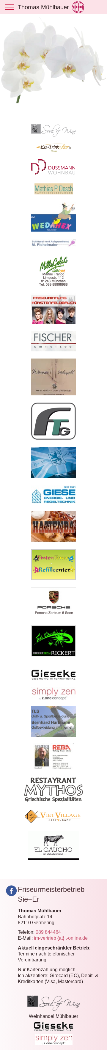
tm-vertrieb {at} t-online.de (61, 938)
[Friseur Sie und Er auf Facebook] (11, 890)
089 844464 (48, 932)
